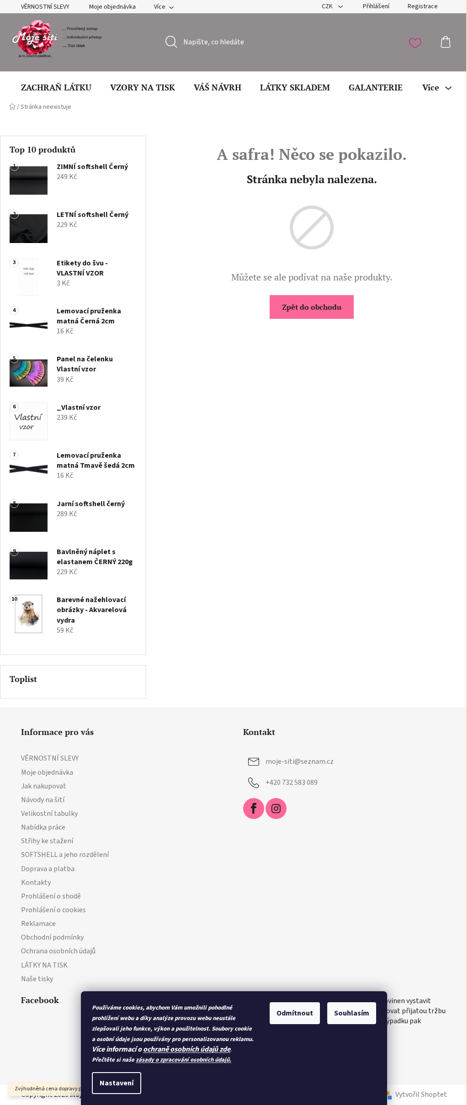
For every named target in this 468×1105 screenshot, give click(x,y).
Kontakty (36, 883)
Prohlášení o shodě (51, 896)
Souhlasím (351, 1013)
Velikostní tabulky (49, 814)
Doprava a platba (47, 869)
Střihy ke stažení (47, 841)
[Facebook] (253, 808)
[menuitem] (56, 87)
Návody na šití (42, 800)
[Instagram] (276, 808)
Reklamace (38, 924)
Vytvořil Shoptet (421, 1094)
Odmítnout (295, 1013)
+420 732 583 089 (292, 782)
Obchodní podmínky (52, 937)
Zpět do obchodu (311, 307)
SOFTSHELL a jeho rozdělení (65, 855)
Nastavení (116, 1083)
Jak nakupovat (43, 786)
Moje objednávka (112, 6)
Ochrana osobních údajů (58, 951)
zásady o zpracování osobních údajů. (183, 1060)
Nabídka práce (43, 827)
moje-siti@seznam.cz (300, 761)
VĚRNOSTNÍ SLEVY (45, 6)
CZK (328, 6)
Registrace (423, 6)
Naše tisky (37, 979)
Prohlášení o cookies (53, 910)
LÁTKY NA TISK (44, 965)
